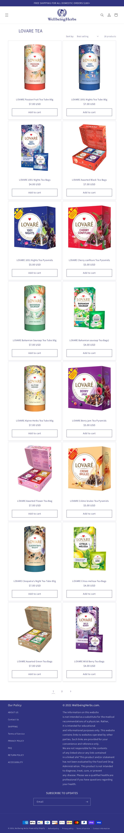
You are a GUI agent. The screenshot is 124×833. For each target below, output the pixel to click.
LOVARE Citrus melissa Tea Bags (89, 581)
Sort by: (70, 36)
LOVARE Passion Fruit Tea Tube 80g (34, 99)
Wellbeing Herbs (21, 828)
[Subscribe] (86, 801)
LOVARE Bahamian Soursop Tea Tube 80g (35, 340)
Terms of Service (16, 733)
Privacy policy (67, 828)
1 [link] (53, 691)
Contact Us (13, 719)
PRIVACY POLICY (16, 740)
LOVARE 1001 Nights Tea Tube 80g (89, 99)
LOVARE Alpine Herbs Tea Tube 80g (34, 420)
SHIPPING (13, 726)
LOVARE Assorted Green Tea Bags (34, 661)
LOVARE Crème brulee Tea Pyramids (89, 500)
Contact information (101, 828)
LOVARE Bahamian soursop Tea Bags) (89, 340)
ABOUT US (13, 712)
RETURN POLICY (16, 755)
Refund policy (53, 828)
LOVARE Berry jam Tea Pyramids (89, 420)
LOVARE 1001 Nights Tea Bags (34, 179)
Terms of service (83, 828)
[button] (6, 15)
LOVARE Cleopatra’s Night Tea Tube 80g (34, 581)
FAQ (10, 747)
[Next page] (70, 691)
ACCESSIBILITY (15, 762)
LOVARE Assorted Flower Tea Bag (34, 500)
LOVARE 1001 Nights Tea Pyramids (34, 260)
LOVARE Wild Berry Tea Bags (89, 661)
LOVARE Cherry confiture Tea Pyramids (89, 260)
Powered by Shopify (37, 828)
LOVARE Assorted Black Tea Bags (89, 179)
